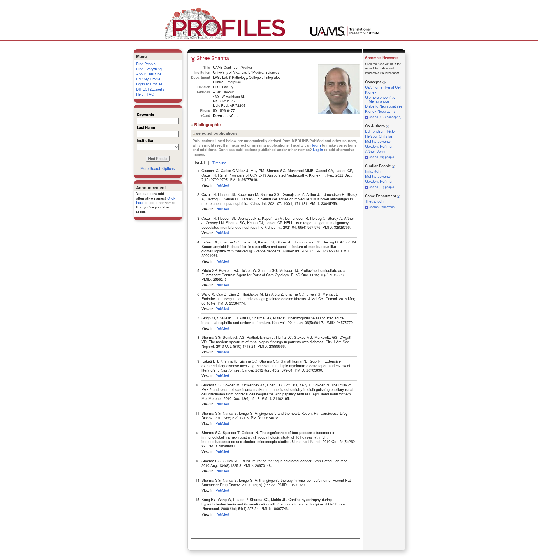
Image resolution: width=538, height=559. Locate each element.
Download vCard (226, 115)
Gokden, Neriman (379, 146)
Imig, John (373, 171)
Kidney (370, 92)
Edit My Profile (148, 79)
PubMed (222, 185)
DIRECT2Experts (150, 89)
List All (199, 162)
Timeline (219, 162)
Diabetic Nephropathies (384, 106)
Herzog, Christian (379, 136)
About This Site (148, 73)
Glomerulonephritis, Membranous (380, 99)
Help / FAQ (145, 94)
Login (318, 149)
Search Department (382, 206)
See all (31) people (381, 186)
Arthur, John (375, 151)
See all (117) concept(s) (385, 116)
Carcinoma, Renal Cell (383, 87)
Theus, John (375, 201)
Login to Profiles (149, 84)
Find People (146, 63)
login (316, 145)
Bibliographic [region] (208, 124)
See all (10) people (381, 156)
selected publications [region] (216, 133)
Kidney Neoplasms (380, 111)
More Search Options (157, 168)
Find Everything (149, 68)
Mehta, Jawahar (378, 141)
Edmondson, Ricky (380, 131)
